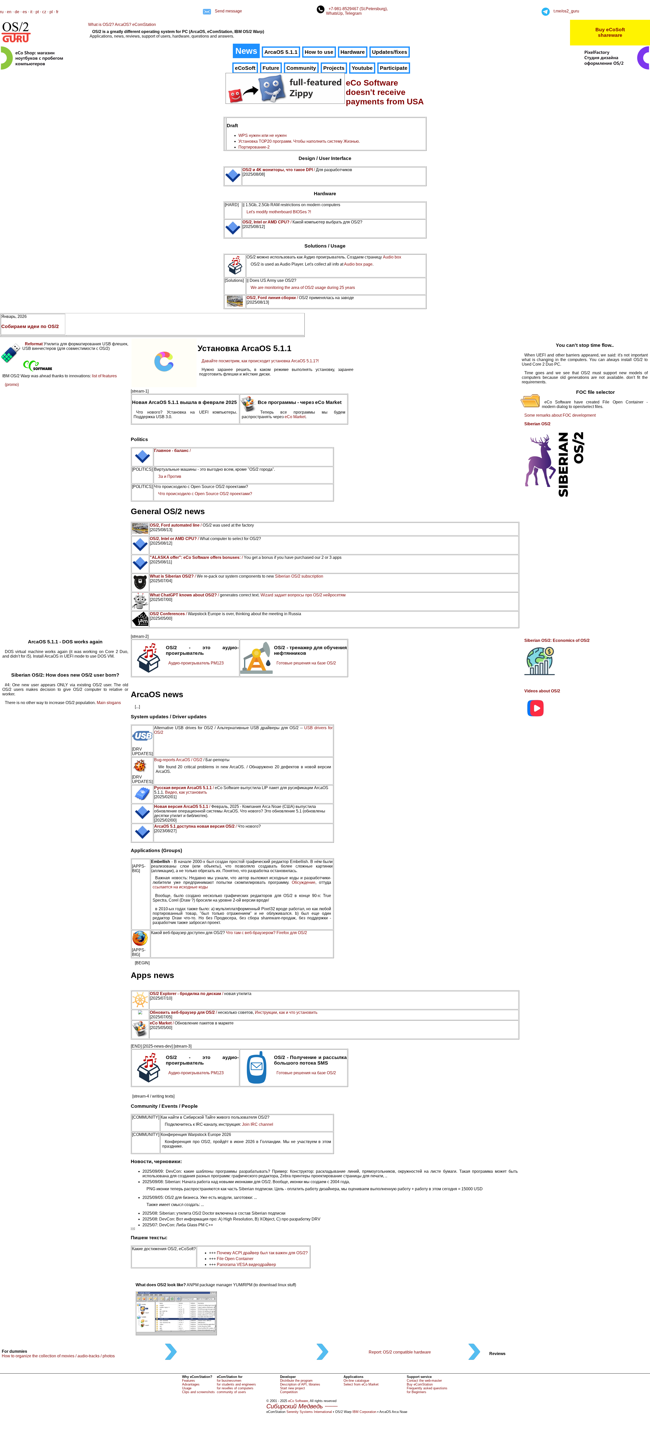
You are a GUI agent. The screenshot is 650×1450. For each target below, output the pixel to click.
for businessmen (229, 1380)
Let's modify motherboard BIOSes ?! (279, 212)
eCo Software (298, 1401)
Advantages (191, 1384)
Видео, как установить (186, 792)
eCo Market (295, 417)
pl (51, 12)
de (17, 12)
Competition (289, 1392)
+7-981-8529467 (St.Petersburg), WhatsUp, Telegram (357, 11)
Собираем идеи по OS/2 (30, 326)
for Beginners (416, 1392)
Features (188, 1380)
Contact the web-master (424, 1380)
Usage (186, 1388)
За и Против (169, 476)
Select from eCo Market (361, 1384)
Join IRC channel (257, 1124)
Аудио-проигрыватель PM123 (196, 663)
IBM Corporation (364, 1412)
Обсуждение (303, 882)
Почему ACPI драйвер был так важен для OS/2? (262, 1253)
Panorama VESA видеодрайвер (246, 1264)
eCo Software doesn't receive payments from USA (385, 92)
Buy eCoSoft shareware (610, 32)
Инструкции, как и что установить (286, 1012)
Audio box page (358, 264)
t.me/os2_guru (566, 11)
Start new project (292, 1388)
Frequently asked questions (427, 1388)
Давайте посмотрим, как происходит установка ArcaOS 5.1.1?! (260, 361)
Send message (228, 11)
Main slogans (109, 702)
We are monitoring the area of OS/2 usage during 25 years (303, 287)
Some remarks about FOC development (560, 415)
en (9, 12)
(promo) (12, 384)
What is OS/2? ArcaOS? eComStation (122, 24)
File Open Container (235, 1259)
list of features (104, 376)
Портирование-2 (254, 147)
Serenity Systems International (309, 1412)
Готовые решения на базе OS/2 (306, 663)
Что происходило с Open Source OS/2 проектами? (205, 494)
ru (2, 12)
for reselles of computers (235, 1388)
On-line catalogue (356, 1380)
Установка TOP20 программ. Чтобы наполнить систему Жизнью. (299, 141)
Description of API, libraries (300, 1384)
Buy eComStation (420, 1384)
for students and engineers (236, 1384)
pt (37, 12)
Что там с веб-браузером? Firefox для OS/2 (266, 933)
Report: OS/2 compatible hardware (400, 1352)
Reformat (34, 344)
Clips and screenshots (198, 1392)
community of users (231, 1392)
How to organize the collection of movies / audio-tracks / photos (58, 1356)
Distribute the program (296, 1380)
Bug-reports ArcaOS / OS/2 (178, 760)
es (25, 12)
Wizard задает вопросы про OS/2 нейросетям (303, 595)
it (31, 12)
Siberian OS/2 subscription (299, 576)
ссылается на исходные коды (180, 887)
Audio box (392, 257)
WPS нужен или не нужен (262, 135)
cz (44, 12)
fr (57, 12)
